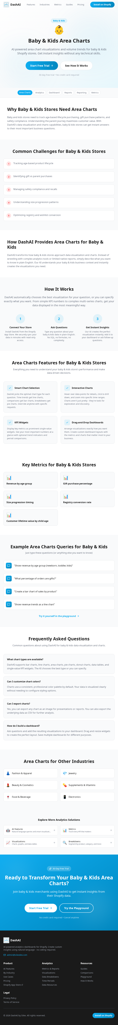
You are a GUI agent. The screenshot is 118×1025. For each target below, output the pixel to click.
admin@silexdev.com (17, 955)
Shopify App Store (12, 984)
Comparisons (87, 972)
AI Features (8, 968)
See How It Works (76, 65)
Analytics (39, 92)
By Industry (9, 972)
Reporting (81, 92)
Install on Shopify (102, 4)
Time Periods (48, 980)
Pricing (80, 4)
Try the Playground (76, 908)
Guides (69, 4)
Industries (45, 4)
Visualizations (48, 972)
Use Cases (8, 976)
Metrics (57, 4)
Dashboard (54, 92)
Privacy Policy (9, 998)
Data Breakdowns (50, 976)
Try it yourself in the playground (57, 616)
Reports (68, 92)
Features (31, 4)
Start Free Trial (39, 65)
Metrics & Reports (50, 968)
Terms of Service (11, 1002)
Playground (86, 976)
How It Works (87, 980)
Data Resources (49, 984)
